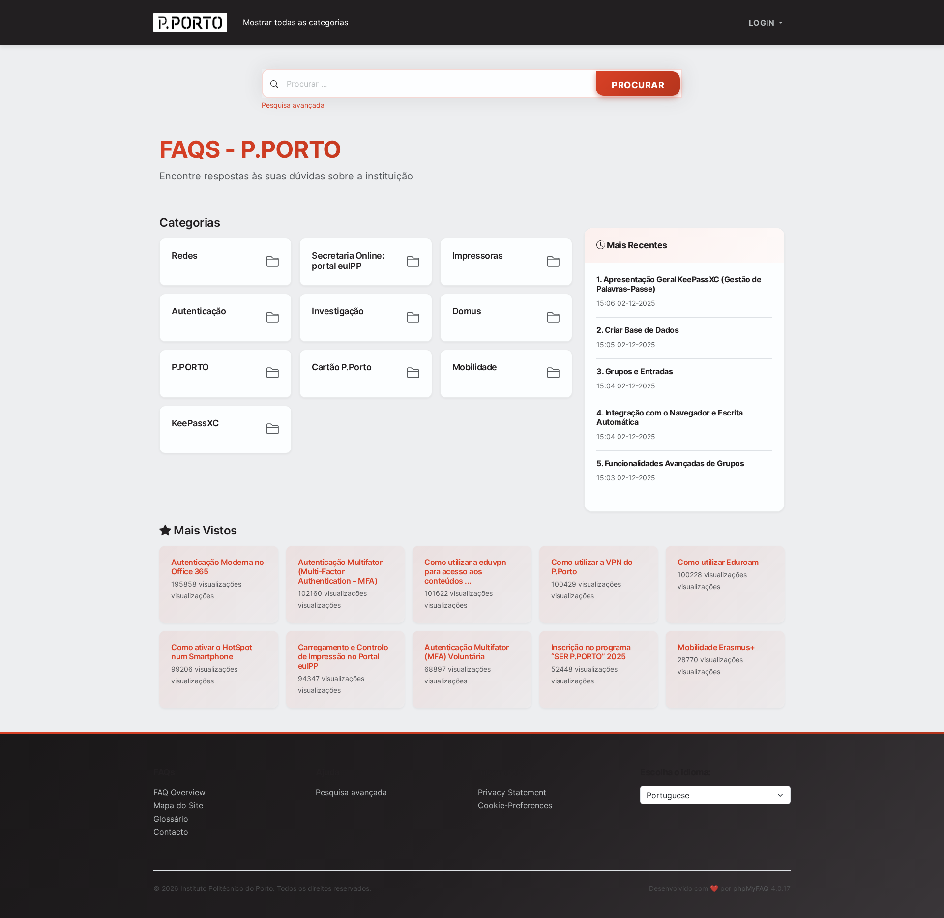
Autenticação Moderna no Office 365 (217, 566)
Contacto (170, 832)
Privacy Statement (512, 792)
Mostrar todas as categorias (295, 22)
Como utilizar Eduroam (718, 562)
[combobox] (472, 83)
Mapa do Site (178, 805)
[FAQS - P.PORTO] (190, 22)
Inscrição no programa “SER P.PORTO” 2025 (591, 651)
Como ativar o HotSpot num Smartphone (211, 651)
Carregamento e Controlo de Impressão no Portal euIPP (343, 656)
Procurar (638, 85)
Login (763, 23)
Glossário (170, 819)
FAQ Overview (179, 792)
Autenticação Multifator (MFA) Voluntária (466, 651)
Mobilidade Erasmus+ (716, 647)
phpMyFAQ (751, 888)
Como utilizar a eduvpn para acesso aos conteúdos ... (465, 571)
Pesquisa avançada (293, 105)
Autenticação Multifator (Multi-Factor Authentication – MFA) (340, 571)
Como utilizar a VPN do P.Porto (592, 566)
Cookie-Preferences (515, 805)
